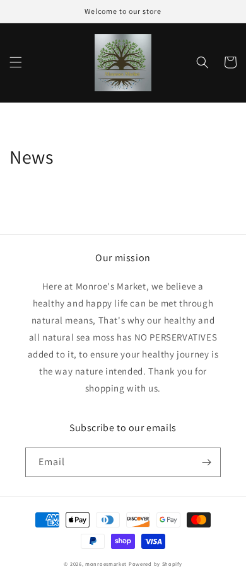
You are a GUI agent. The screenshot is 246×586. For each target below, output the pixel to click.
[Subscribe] (206, 462)
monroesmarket (106, 563)
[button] (16, 62)
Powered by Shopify (155, 563)
